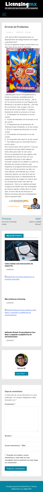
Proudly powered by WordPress (18, 486)
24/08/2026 (10, 269)
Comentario (10, 404)
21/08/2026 (10, 303)
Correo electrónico (13, 445)
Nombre (8, 436)
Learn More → (21, 374)
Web (23, 445)
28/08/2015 (20, 32)
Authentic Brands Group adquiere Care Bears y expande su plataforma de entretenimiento (20, 334)
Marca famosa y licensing (15, 299)
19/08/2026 (10, 340)
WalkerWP (27, 489)
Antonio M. (9, 32)
